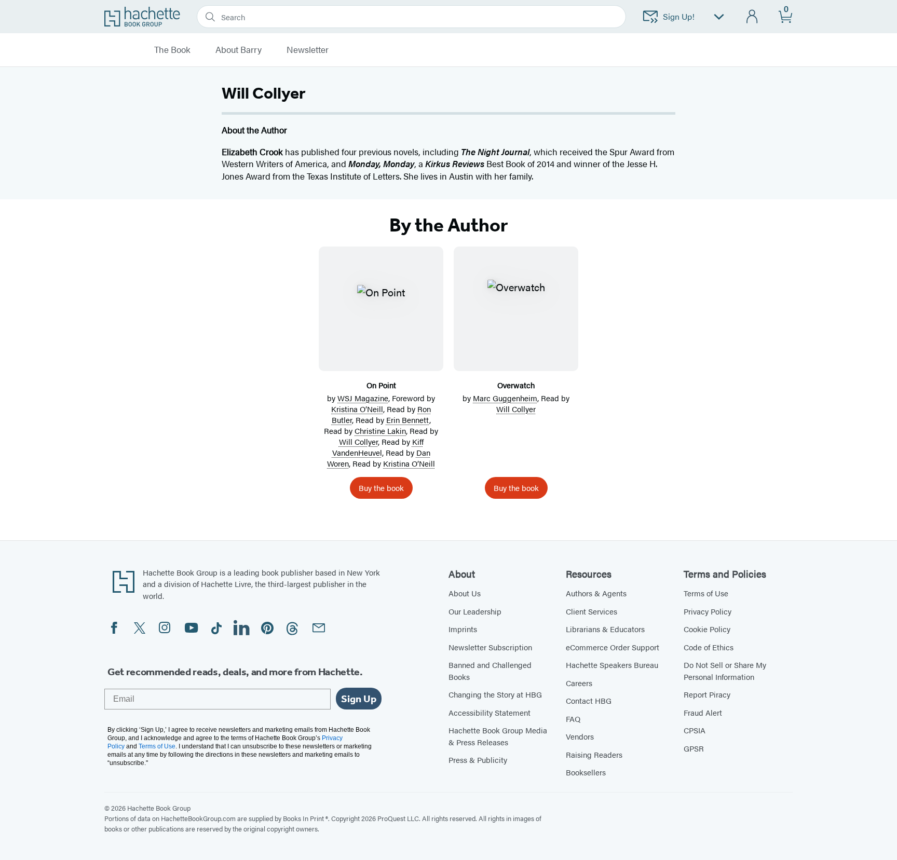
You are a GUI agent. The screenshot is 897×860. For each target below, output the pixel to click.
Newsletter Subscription (490, 646)
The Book (172, 50)
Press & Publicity (477, 759)
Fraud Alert (703, 712)
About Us (464, 593)
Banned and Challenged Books (490, 670)
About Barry (238, 50)
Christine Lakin (380, 430)
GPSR (694, 748)
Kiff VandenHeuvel (378, 447)
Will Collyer (358, 441)
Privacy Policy (707, 611)
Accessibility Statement (489, 712)
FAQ (573, 718)
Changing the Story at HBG (495, 694)
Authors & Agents (596, 593)
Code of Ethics (708, 646)
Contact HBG (588, 700)
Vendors (580, 736)
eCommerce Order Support (612, 646)
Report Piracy (707, 694)
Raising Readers (594, 754)
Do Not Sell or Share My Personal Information (725, 670)
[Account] (752, 17)
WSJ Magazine (362, 397)
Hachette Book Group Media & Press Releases (497, 736)
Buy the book (381, 487)
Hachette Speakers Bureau (612, 664)
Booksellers (586, 772)
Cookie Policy (707, 628)
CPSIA (694, 730)
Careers (579, 682)
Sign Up (358, 698)
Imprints (462, 628)
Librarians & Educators (605, 628)
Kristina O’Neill (357, 408)
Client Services (591, 611)
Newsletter (308, 50)
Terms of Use (706, 593)
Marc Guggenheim (505, 397)
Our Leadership (474, 611)
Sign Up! (679, 16)
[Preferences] (719, 17)
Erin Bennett (407, 419)
